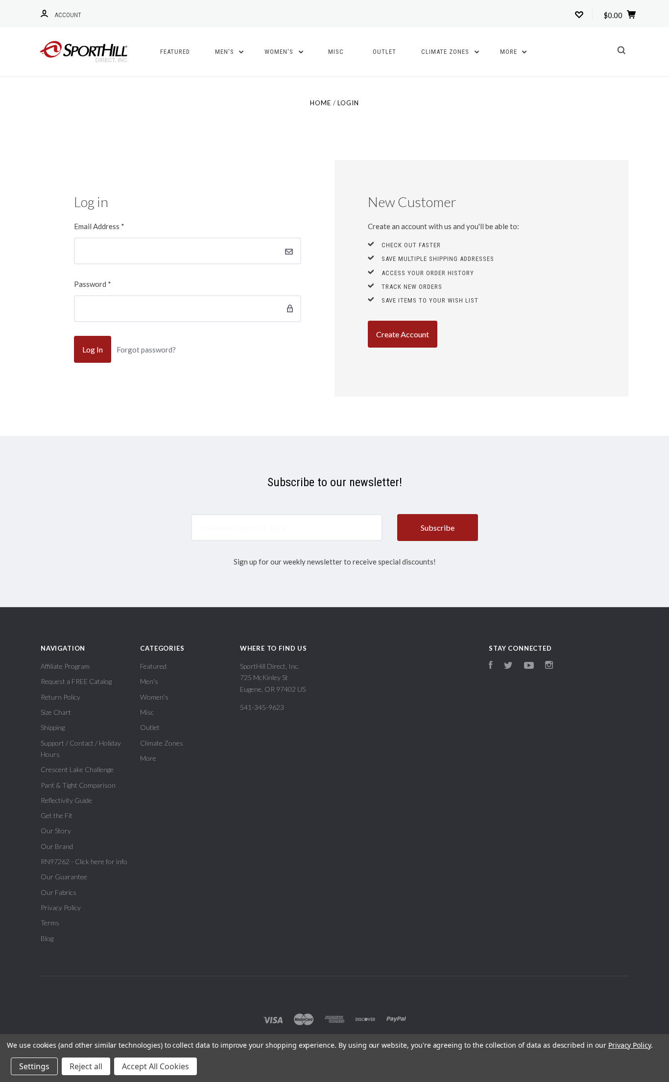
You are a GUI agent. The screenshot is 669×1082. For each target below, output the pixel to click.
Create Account (402, 334)
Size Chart (56, 712)
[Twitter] (508, 666)
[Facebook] (491, 666)
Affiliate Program (65, 666)
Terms (50, 922)
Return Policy (60, 697)
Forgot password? (146, 349)
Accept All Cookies (155, 1066)
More (509, 51)
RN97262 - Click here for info (84, 861)
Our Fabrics (58, 892)
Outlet (384, 51)
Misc (336, 51)
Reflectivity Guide (66, 800)
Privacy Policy (61, 907)
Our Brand (57, 846)
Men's (225, 51)
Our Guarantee (64, 876)
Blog (47, 938)
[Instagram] (549, 666)
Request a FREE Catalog (76, 681)
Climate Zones (446, 51)
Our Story (56, 830)
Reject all (86, 1066)
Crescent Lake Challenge (77, 769)
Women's (279, 51)
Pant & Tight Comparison (78, 785)
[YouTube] (529, 666)
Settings (34, 1066)
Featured (175, 51)
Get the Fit (56, 815)
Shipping (53, 727)
